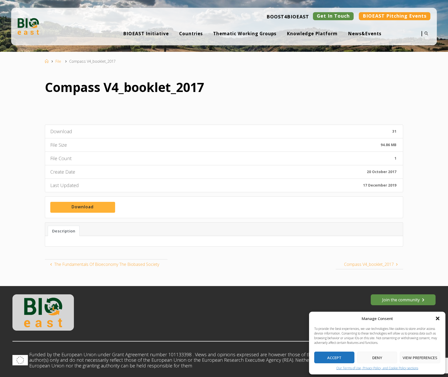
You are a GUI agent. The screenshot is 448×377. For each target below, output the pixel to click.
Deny (377, 357)
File (58, 61)
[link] (425, 37)
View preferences (420, 357)
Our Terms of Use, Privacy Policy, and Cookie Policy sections (377, 368)
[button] (437, 318)
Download (83, 207)
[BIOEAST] (28, 26)
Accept (334, 357)
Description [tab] (63, 230)
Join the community (401, 300)
